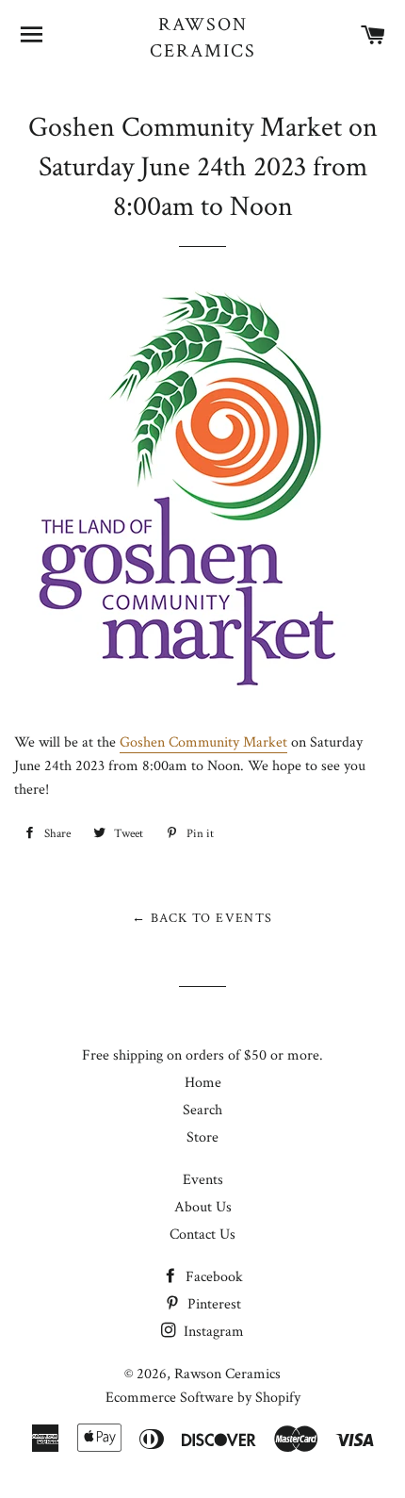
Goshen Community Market (203, 742)
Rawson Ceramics (203, 37)
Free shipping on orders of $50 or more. (202, 1055)
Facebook (212, 1277)
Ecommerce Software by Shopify (202, 1397)
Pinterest (212, 1304)
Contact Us (202, 1234)
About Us (203, 1207)
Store (202, 1137)
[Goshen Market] (181, 695)
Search (202, 1110)
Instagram (212, 1332)
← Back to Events (202, 918)
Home (203, 1083)
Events (203, 1180)
